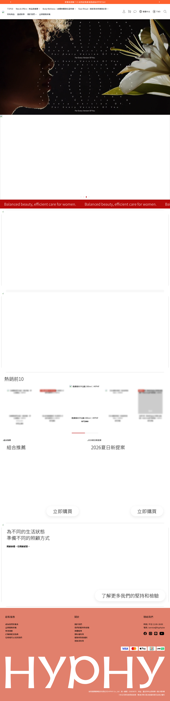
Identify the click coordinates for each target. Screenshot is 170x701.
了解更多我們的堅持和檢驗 (130, 595)
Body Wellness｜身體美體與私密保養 (58, 8)
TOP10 (10, 8)
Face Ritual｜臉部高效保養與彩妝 (92, 8)
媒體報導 (78, 631)
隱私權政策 (79, 634)
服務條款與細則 (81, 637)
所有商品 (11, 14)
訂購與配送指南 (11, 634)
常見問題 (9, 631)
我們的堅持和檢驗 (82, 627)
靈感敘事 (21, 14)
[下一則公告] (159, 2)
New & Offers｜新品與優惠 (27, 8)
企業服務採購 (44, 14)
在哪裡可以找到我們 (13, 637)
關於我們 (31, 14)
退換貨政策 (79, 640)
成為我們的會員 (11, 624)
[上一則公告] (10, 2)
